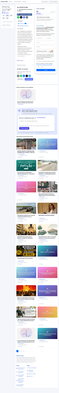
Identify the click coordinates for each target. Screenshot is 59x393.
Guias (17, 365)
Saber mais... (6, 12)
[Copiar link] (27, 17)
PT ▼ (11, 1)
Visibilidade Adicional (23, 25)
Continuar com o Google (44, 17)
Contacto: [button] (24, 1)
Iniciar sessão (44, 1)
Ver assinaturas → (39, 14)
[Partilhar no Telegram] (29, 76)
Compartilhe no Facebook (25, 14)
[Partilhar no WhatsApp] (18, 17)
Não (42, 66)
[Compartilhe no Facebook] (24, 76)
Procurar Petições (17, 1)
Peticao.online (4, 1)
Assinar (45, 70)
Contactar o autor (21, 65)
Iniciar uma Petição (53, 1)
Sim (38, 66)
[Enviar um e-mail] (24, 17)
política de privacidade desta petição (44, 64)
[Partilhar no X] (21, 17)
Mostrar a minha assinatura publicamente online (46, 61)
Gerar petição (25, 128)
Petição (21, 21)
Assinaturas (22, 23)
